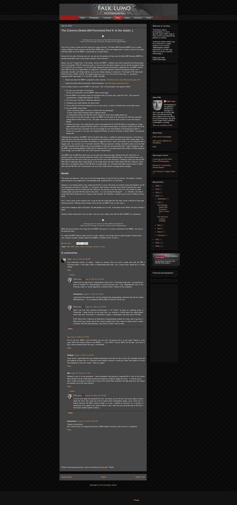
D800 (72, 247)
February (161, 235)
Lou (68, 337)
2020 (157, 186)
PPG (154, 147)
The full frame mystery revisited (162, 219)
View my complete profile (162, 125)
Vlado (69, 259)
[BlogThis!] (80, 243)
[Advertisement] (165, 78)
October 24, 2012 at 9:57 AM (87, 421)
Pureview (88, 247)
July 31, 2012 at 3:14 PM (80, 337)
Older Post (140, 477)
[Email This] (77, 243)
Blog (117, 18)
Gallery (126, 18)
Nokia (82, 247)
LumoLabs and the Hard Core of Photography (162, 160)
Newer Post (66, 477)
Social (148, 18)
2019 (157, 189)
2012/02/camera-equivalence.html (117, 83)
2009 (157, 246)
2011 (157, 239)
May (159, 225)
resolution (96, 247)
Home (82, 18)
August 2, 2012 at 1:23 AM (83, 355)
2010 (157, 243)
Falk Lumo (77, 279)
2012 (157, 196)
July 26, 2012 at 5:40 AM (81, 259)
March (160, 232)
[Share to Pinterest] (87, 243)
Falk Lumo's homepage (162, 137)
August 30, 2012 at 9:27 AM (80, 373)
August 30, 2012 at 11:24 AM (95, 395)
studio (103, 247)
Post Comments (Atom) (108, 485)
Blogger (136, 500)
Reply (69, 270)
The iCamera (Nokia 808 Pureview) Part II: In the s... (163, 209)
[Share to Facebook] (84, 243)
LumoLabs (107, 18)
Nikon (77, 247)
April (159, 228)
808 (68, 247)
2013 (157, 192)
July (159, 202)
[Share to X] (82, 243)
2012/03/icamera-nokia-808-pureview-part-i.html (123, 80)
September (162, 199)
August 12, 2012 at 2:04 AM (93, 294)
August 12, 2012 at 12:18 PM (95, 307)
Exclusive (137, 18)
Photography (94, 18)
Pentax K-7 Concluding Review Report (162, 166)
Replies (72, 275)
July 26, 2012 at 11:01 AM (94, 279)
